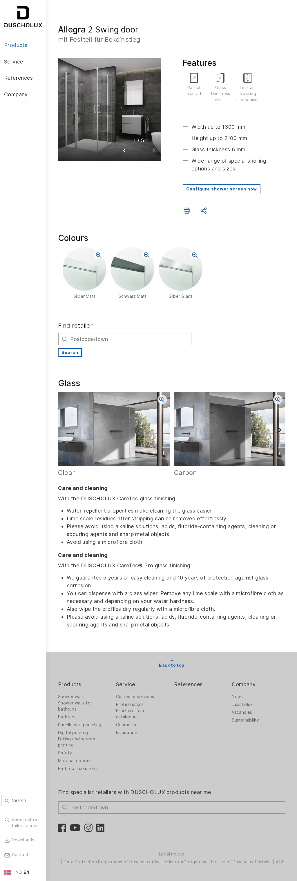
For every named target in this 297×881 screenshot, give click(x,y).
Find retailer (75, 325)
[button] (124, 151)
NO (19, 872)
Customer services (135, 696)
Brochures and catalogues (131, 714)
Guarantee (127, 724)
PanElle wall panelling (80, 724)
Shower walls (71, 696)
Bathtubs (67, 717)
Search (69, 352)
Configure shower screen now (221, 189)
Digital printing (73, 732)
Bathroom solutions (77, 768)
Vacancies (242, 712)
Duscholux (242, 704)
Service (125, 684)
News (237, 696)
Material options (74, 760)
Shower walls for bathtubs (75, 706)
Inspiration (126, 732)
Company (244, 684)
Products (69, 684)
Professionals (130, 704)
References (188, 684)
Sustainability (245, 720)
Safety (65, 753)
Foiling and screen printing (76, 742)
